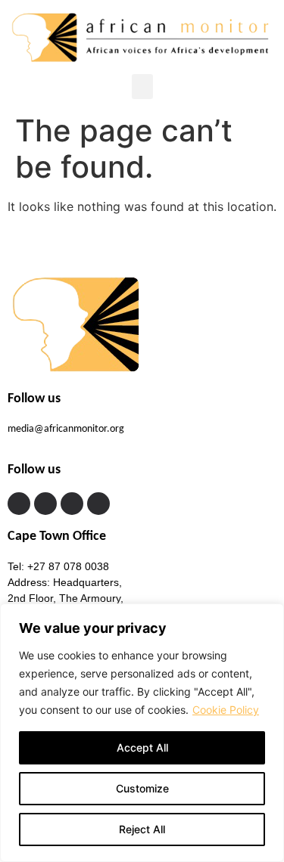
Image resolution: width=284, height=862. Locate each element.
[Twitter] (45, 503)
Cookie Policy (225, 709)
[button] (142, 86)
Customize (142, 788)
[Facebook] (19, 503)
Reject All (142, 829)
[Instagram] (72, 503)
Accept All (142, 747)
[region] (142, 732)
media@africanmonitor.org (66, 429)
